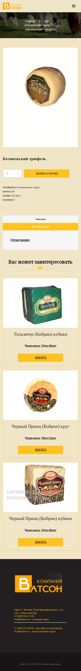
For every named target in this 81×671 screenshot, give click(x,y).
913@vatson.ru (22, 631)
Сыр (46, 21)
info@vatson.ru (22, 619)
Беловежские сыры (36, 25)
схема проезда (28, 613)
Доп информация (40, 226)
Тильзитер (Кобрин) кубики (40, 334)
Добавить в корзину (47, 173)
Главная (30, 21)
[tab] (40, 219)
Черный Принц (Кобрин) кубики (40, 518)
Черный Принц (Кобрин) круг (40, 426)
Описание (41, 219)
